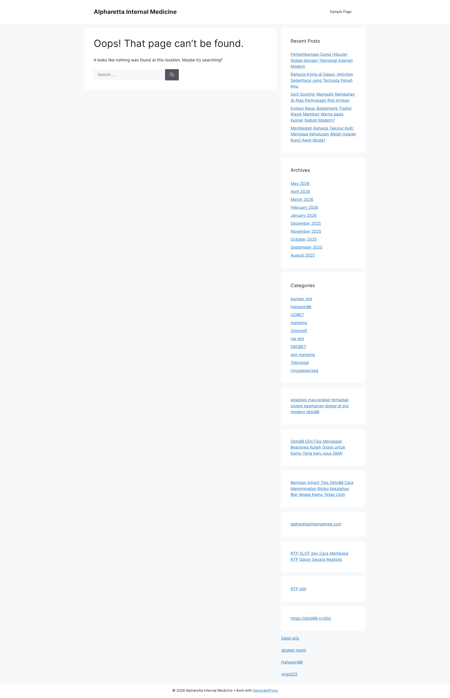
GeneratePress (265, 690)
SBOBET (298, 346)
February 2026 (304, 207)
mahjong (299, 322)
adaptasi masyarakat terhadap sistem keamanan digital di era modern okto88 (320, 406)
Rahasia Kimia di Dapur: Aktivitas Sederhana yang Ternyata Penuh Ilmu (322, 80)
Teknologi (300, 362)
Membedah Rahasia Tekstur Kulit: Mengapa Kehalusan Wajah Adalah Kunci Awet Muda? (323, 134)
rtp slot (297, 338)
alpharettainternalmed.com (316, 524)
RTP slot (298, 588)
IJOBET (297, 314)
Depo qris (290, 638)
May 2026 (300, 183)
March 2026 (302, 199)
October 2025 (304, 239)
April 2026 (300, 191)
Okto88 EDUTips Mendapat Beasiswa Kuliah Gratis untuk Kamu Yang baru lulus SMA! (318, 447)
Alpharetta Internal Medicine (135, 11)
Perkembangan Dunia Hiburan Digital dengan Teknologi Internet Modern (322, 60)
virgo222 (289, 674)
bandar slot (301, 298)
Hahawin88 (292, 662)
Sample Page (341, 11)
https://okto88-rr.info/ (311, 618)
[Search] (172, 74)
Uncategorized (304, 370)
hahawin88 (301, 306)
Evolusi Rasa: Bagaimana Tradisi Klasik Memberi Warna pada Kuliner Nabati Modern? (321, 114)
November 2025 (306, 231)
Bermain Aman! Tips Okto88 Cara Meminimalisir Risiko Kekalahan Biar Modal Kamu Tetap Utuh (322, 488)
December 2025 (306, 223)
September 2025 (306, 247)
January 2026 (304, 215)
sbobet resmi (293, 650)
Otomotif (299, 330)
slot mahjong (303, 354)
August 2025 (303, 255)
